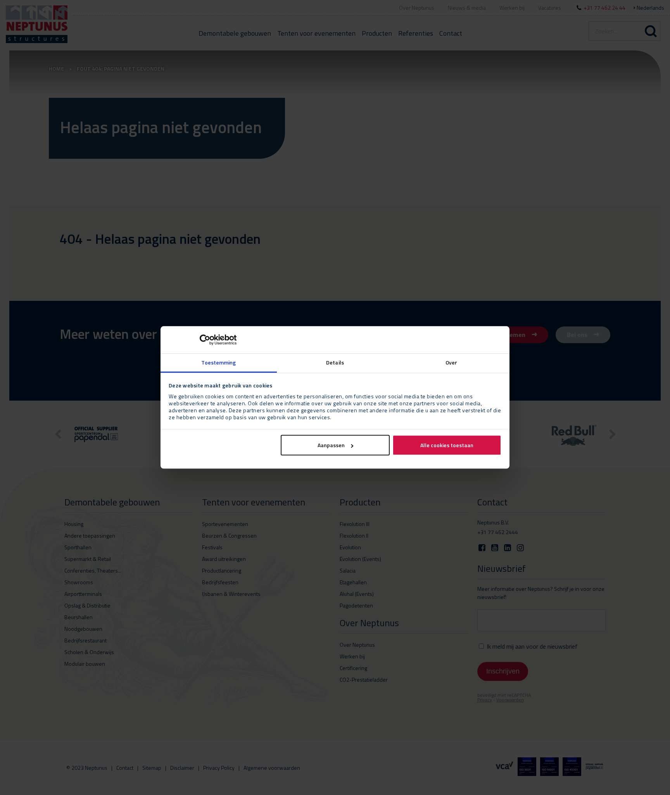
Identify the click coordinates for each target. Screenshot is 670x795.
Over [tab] (451, 362)
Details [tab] (335, 362)
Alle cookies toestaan (446, 445)
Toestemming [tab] (218, 362)
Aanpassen (331, 445)
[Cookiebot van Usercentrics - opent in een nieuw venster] (203, 339)
